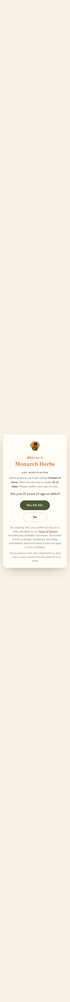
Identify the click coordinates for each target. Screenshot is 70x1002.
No (35, 517)
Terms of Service (47, 531)
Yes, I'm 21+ (35, 505)
